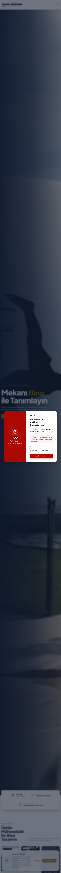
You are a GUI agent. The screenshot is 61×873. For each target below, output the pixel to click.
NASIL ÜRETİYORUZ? (42, 456)
